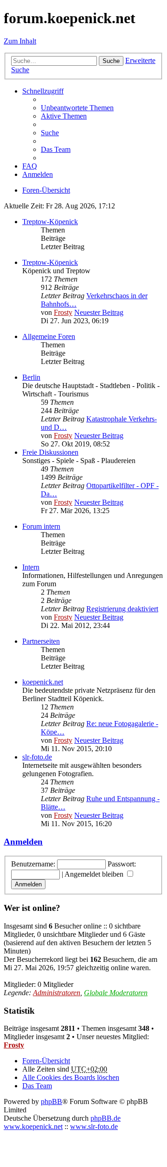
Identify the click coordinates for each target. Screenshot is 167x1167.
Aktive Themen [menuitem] (64, 116)
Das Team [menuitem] (56, 149)
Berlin (31, 377)
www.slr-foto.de (94, 1126)
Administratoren (56, 993)
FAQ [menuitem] (29, 166)
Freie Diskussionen (50, 452)
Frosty (63, 312)
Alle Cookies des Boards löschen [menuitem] (70, 1077)
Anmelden (23, 842)
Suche (111, 60)
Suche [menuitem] (50, 133)
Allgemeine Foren (48, 336)
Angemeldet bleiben (94, 874)
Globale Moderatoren (116, 993)
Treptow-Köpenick (50, 222)
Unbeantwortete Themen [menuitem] (77, 108)
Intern (30, 567)
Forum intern (41, 526)
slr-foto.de (37, 757)
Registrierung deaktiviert (122, 609)
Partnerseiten (41, 641)
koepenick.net (42, 682)
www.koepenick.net (33, 1126)
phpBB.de (105, 1118)
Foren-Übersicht (46, 1061)
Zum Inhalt (20, 41)
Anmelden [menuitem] (37, 174)
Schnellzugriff (43, 91)
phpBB (51, 1101)
